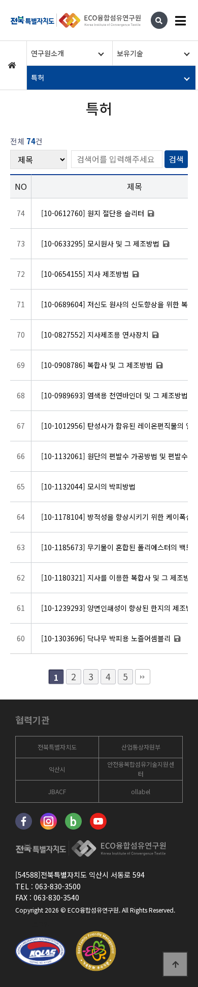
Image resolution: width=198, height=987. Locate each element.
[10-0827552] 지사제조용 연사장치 (96, 335)
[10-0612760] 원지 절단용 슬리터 (93, 213)
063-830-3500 (58, 886)
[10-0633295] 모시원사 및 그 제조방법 (101, 243)
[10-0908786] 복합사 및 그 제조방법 (98, 365)
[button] (68, 53)
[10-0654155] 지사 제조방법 (86, 274)
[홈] (12, 65)
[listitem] (57, 747)
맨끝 (142, 676)
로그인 (40, 924)
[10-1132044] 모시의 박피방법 (88, 486)
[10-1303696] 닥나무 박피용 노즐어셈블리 (107, 638)
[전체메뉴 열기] (180, 20)
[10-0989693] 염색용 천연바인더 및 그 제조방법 (115, 395)
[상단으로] (175, 964)
